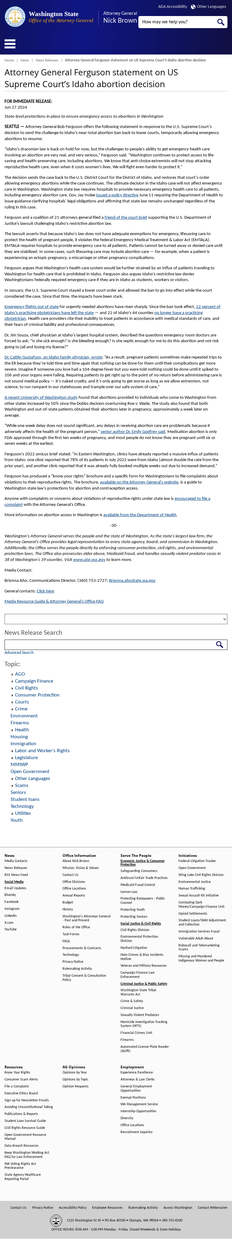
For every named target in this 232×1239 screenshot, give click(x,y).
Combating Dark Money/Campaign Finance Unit (201, 905)
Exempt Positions (133, 1098)
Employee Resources (107, 1208)
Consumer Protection (37, 695)
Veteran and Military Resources (144, 966)
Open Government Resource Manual (25, 1137)
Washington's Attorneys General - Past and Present (87, 919)
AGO (20, 674)
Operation (12, 674)
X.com (9, 923)
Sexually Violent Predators (140, 1015)
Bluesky (10, 895)
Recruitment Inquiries (137, 1132)
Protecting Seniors (134, 917)
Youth (17, 820)
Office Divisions (74, 882)
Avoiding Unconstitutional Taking (29, 1107)
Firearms (20, 723)
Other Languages (211, 7)
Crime (21, 709)
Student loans (25, 799)
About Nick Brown (76, 861)
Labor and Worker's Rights (42, 750)
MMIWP (19, 764)
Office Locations (74, 888)
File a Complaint (17, 1086)
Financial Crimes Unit (136, 1033)
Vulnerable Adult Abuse (196, 938)
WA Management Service (139, 1104)
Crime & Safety (132, 1001)
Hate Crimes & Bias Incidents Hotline (142, 957)
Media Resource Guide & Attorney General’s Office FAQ (54, 601)
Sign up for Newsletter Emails (27, 1100)
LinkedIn (11, 916)
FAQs (66, 941)
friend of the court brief (126, 217)
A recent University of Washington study (41, 397)
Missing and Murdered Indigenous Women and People (201, 958)
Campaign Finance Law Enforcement (138, 975)
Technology (22, 806)
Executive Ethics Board (21, 1093)
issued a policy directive (117, 195)
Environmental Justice (195, 882)
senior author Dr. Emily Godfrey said (133, 432)
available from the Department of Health (139, 515)
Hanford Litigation (134, 948)
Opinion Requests (76, 1086)
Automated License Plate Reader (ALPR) (145, 1049)
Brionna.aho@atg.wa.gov (132, 581)
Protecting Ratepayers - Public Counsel (143, 901)
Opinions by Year (75, 1072)
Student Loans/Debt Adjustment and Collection (202, 922)
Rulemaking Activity (77, 969)
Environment (24, 716)
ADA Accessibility (172, 7)
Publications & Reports (21, 1114)
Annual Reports (74, 895)
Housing (19, 736)
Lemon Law (129, 892)
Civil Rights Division (135, 930)
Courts (22, 702)
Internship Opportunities (138, 1111)
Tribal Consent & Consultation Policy (84, 978)
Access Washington (177, 1208)
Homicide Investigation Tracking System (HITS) (144, 1024)
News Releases (47, 60)
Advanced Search (19, 653)
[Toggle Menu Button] (10, 43)
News (25, 60)
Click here (45, 591)
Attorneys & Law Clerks (138, 1079)
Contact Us (71, 875)
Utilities (23, 813)
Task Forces (71, 934)
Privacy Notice (73, 962)
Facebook (11, 902)
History (68, 909)
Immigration (23, 743)
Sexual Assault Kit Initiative (199, 895)
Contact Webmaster (212, 1208)
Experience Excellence (137, 1072)
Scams (21, 785)
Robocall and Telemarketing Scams (199, 948)
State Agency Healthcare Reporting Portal (23, 1177)
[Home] (15, 16)
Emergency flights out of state (32, 307)
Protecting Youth (133, 910)
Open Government (30, 771)
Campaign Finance (34, 681)
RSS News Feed (16, 875)
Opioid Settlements (193, 914)
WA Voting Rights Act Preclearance (20, 1166)
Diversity (127, 1118)
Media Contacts (16, 861)
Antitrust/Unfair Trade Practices (144, 878)
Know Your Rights (17, 1072)
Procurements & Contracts (82, 948)
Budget (68, 902)
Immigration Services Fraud (199, 931)
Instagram (12, 909)
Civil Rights (26, 688)
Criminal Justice (132, 1008)
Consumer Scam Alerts (21, 1079)
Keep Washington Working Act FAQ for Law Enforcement (27, 1155)
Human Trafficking (192, 888)
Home (9, 60)
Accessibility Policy (72, 1208)
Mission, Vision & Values (81, 868)
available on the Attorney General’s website (139, 482)
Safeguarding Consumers (139, 871)
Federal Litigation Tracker (197, 861)
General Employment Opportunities (136, 1089)
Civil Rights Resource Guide (25, 1128)
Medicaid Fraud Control (138, 885)
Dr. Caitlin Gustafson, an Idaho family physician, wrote (53, 357)
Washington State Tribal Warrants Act (138, 992)
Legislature (26, 757)
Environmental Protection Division (139, 939)
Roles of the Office (76, 927)
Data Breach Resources (22, 1146)
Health (22, 730)
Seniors (18, 792)
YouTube (11, 929)
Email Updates (15, 888)
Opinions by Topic (75, 1079)
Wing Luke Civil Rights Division (201, 875)
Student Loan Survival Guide (25, 1121)
